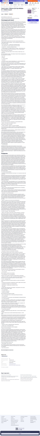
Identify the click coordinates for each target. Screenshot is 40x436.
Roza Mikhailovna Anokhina (4, 11)
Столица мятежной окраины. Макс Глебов (25, 380)
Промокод (7, 4)
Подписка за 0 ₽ (3, 4)
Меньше (6, 14)
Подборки (22, 4)
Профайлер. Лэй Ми (4, 378)
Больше (11, 14)
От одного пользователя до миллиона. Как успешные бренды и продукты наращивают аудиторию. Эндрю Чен (28, 378)
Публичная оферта (33, 416)
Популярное (15, 4)
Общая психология (4, 356)
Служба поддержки (3, 421)
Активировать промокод (24, 416)
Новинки (11, 4)
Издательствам (13, 416)
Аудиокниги (26, 4)
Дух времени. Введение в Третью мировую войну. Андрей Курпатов (10, 379)
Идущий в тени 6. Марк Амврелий (5, 380)
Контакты (2, 417)
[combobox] (19, 3)
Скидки (19, 4)
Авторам (12, 417)
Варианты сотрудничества (14, 420)
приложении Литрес (21, 428)
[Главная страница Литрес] (4, 3)
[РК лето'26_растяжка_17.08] (20, 1)
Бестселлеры (22, 417)
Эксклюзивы (30, 4)
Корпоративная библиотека (15, 425)
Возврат (2, 422)
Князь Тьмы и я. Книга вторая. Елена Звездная (26, 379)
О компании (2, 416)
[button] (30, 15)
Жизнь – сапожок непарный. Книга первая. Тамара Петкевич (28, 376)
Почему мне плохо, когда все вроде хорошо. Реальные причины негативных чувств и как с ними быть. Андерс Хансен (9, 376)
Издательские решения (12, 363)
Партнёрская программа (14, 421)
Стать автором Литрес (14, 422)
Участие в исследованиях (4, 420)
